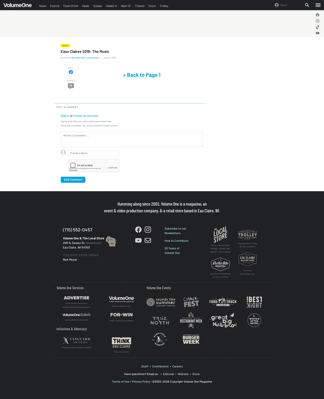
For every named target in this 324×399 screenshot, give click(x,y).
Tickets (139, 6)
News (42, 6)
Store (152, 6)
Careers (177, 366)
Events (54, 6)
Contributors (160, 366)
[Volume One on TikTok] (318, 27)
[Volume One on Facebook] (318, 15)
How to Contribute (176, 240)
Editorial (168, 374)
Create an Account (85, 115)
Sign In (65, 115)
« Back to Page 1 (141, 74)
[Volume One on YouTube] (318, 33)
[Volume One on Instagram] (318, 21)
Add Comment (73, 179)
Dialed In (111, 6)
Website (183, 374)
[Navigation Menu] (318, 5)
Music (65, 46)
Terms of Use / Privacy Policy (131, 381)
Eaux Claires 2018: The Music (85, 51)
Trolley (164, 6)
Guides (97, 6)
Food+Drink (70, 6)
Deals (85, 6)
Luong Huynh (92, 57)
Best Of (126, 6)
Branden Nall (78, 57)
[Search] (307, 5)
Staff (144, 366)
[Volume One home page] (20, 6)
